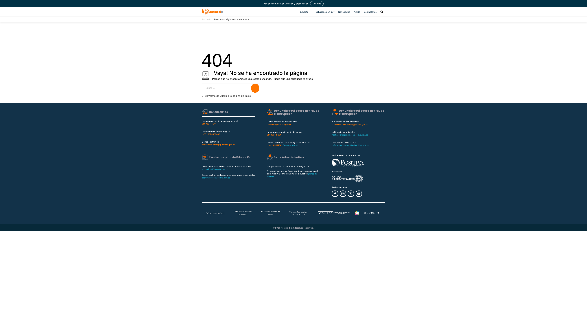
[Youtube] (359, 194)
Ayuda (357, 12)
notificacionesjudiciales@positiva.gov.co (350, 135)
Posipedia (207, 19)
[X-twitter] (351, 194)
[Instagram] (343, 194)
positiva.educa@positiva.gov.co (216, 178)
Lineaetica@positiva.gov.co (279, 124)
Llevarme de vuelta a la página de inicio (227, 95)
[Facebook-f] (335, 194)
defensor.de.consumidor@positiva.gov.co (350, 145)
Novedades (344, 12)
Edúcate (304, 12)
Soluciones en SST (325, 12)
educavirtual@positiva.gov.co (215, 169)
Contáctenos (370, 12)
